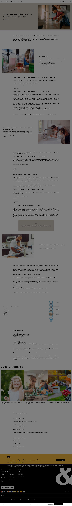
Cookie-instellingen (50, 504)
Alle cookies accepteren (58, 504)
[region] (36, 504)
